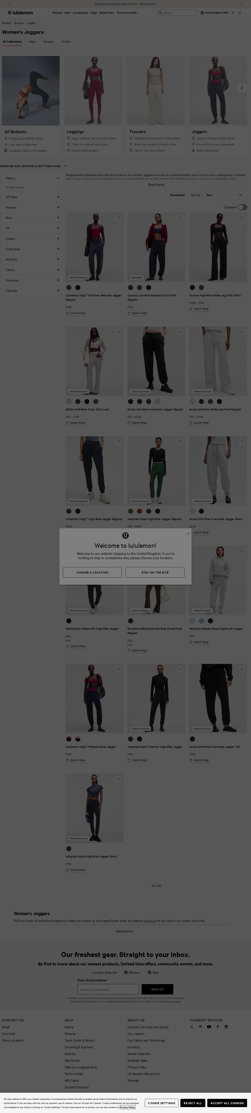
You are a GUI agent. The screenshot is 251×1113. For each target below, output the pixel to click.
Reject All (193, 1103)
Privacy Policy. (127, 1107)
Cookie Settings (161, 1103)
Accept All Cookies (227, 1103)
